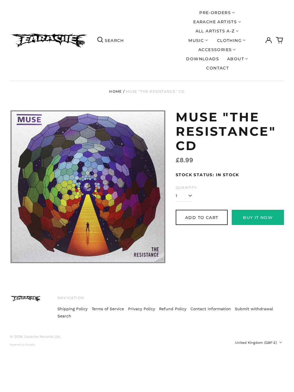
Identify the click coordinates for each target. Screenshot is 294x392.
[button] (279, 40)
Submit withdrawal (254, 308)
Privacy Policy (141, 308)
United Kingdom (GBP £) (256, 343)
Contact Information (210, 308)
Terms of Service (108, 308)
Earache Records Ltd (42, 337)
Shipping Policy (72, 308)
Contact (217, 68)
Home (115, 91)
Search (64, 316)
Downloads (202, 58)
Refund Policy (172, 308)
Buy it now (258, 217)
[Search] (100, 40)
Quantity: (187, 187)
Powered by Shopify (22, 344)
